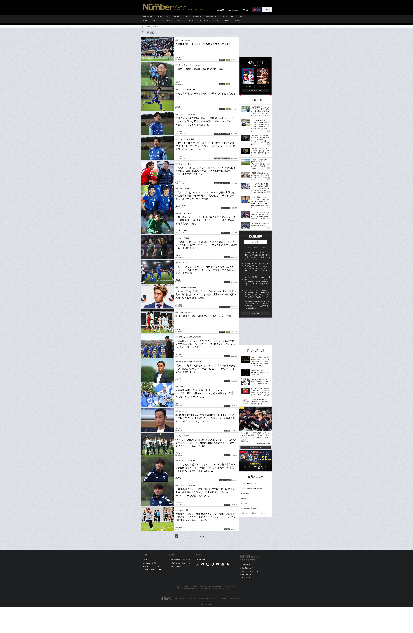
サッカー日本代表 (212, 16)
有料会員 (267, 9)
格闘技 (145, 21)
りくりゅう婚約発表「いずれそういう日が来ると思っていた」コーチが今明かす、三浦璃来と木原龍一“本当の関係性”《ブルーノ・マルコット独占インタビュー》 (257, 281)
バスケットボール (202, 21)
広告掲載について (247, 568)
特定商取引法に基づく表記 (249, 508)
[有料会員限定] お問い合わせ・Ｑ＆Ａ (253, 513)
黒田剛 (148, 27)
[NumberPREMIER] (256, 9)
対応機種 (244, 503)
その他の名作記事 (256, 447)
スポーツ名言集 (176, 566)
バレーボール (216, 21)
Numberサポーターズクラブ (153, 566)
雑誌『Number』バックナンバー (181, 563)
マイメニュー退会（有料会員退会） (252, 488)
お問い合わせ (246, 564)
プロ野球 (159, 16)
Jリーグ (185, 16)
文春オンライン (193, 598)
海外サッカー (197, 16)
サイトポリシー (246, 574)
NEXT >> (201, 536)
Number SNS (201, 560)
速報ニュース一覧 (150, 563)
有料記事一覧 (245, 493)
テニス (233, 16)
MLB (168, 16)
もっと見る (255, 313)
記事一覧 (147, 560)
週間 (263, 247)
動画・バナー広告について (250, 571)
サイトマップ (246, 578)
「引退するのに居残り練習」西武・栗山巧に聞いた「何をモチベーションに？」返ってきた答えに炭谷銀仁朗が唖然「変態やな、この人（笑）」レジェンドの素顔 (257, 268)
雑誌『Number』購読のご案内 (180, 560)
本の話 (213, 598)
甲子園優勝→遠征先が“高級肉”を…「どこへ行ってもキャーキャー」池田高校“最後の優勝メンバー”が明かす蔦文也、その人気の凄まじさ (257, 305)
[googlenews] (222, 565)
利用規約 (244, 498)
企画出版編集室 (223, 598)
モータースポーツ (165, 21)
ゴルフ (224, 16)
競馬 (241, 16)
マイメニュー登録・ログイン (250, 483)
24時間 (256, 247)
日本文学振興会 (235, 598)
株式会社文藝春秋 (180, 598)
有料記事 (237, 21)
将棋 (153, 21)
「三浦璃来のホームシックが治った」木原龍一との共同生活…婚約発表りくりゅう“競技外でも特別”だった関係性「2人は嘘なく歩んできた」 (257, 256)
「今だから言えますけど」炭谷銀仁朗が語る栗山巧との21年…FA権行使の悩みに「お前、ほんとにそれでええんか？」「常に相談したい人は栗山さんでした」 (257, 294)
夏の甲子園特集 (148, 16)
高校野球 (176, 16)
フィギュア (189, 21)
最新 (248, 247)
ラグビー (179, 21)
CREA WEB (204, 598)
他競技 (227, 21)
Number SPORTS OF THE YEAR (154, 569)
